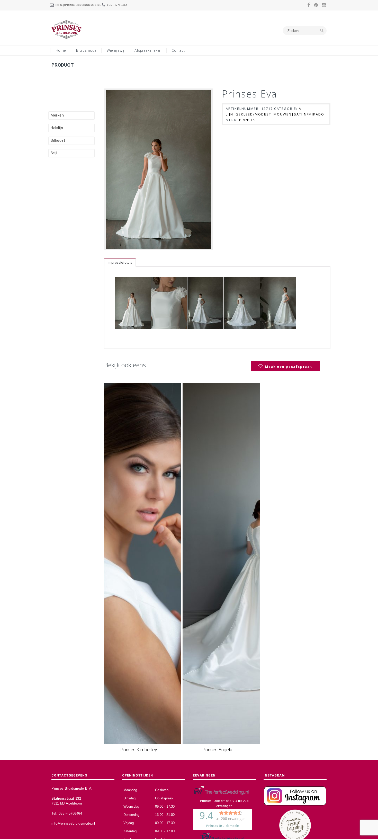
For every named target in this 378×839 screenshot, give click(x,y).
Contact (178, 50)
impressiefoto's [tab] (120, 262)
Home (61, 50)
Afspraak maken (147, 50)
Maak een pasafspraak (288, 366)
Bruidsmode (86, 50)
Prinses (247, 120)
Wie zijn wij (115, 50)
